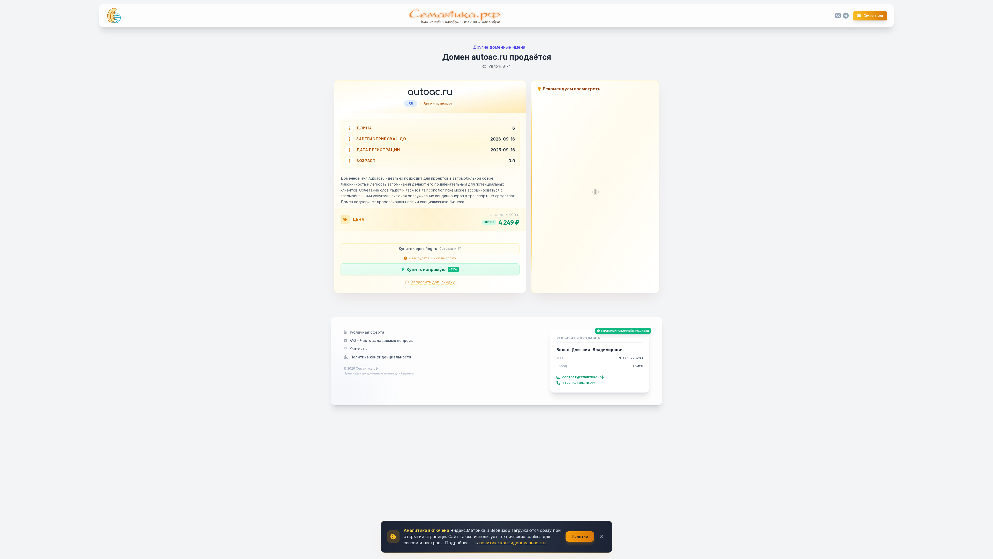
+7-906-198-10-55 (578, 383)
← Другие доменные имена (496, 47)
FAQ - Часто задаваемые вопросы (381, 340)
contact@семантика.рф (583, 377)
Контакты (358, 349)
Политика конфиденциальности (380, 357)
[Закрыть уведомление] (601, 536)
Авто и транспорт (438, 103)
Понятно (580, 536)
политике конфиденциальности (512, 542)
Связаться (873, 15)
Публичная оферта (366, 332)
